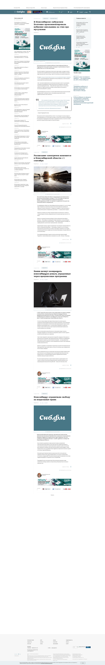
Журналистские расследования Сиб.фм (60, 7)
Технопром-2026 (17, 7)
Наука (41, 643)
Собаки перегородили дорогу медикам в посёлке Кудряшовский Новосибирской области (21, 99)
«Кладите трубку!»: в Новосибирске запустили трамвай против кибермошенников (21, 93)
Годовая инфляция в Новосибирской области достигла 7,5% (21, 158)
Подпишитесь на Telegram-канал (53, 62)
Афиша (54, 640)
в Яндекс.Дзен (16, 655)
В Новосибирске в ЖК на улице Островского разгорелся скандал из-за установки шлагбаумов (21, 168)
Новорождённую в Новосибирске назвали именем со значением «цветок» (22, 149)
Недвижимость (69, 640)
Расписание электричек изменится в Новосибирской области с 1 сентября (21, 57)
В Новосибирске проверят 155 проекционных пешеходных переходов (21, 121)
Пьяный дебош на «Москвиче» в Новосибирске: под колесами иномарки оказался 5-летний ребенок (21, 23)
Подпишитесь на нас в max (66, 127)
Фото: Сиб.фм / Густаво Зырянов (39, 192)
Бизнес (41, 641)
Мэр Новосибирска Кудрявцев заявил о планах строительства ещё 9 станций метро (21, 174)
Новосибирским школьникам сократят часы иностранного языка (21, 83)
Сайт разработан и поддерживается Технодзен (79, 659)
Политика (55, 641)
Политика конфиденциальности (58, 658)
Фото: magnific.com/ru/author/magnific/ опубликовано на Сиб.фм (45, 308)
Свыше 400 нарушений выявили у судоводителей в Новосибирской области (22, 126)
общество (46, 18)
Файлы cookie (55, 660)
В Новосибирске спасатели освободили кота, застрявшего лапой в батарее (21, 88)
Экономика (55, 643)
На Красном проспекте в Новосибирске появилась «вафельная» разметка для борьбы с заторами (21, 73)
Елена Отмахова (45, 132)
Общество (29, 641)
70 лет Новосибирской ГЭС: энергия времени (82, 7)
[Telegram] (46, 163)
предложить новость (19, 19)
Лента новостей (18, 18)
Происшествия (30, 640)
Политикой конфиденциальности (46, 663)
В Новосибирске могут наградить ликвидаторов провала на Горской (20, 180)
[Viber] (45, 164)
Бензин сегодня (44, 7)
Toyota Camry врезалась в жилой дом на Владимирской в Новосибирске (21, 79)
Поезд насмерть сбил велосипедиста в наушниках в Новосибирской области (21, 116)
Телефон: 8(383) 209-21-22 (32, 647)
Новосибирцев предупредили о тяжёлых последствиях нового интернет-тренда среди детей (22, 137)
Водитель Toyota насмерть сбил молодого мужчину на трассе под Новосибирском (22, 163)
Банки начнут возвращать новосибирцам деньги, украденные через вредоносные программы (22, 62)
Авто (41, 640)
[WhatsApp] (43, 164)
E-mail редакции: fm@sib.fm (76, 656)
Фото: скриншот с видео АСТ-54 (39, 61)
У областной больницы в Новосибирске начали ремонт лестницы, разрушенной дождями (21, 131)
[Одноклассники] (42, 164)
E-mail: (52, 647)
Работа (67, 641)
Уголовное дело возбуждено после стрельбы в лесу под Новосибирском (21, 153)
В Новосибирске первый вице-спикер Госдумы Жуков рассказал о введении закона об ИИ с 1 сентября (21, 185)
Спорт (67, 643)
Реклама (29, 646)
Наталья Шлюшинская (46, 247)
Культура (29, 643)
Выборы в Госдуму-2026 (30, 7)
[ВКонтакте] (40, 164)
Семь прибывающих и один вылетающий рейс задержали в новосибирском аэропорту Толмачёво (22, 110)
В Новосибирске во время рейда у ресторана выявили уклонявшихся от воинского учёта (21, 143)
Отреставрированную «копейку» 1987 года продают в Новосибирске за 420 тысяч (22, 52)
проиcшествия (53, 18)
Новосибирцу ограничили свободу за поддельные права (21, 68)
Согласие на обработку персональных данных (60, 659)
